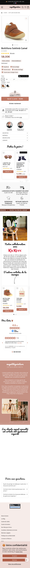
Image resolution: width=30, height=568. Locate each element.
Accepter (14, 556)
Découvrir (7, 171)
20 (10, 79)
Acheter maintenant (15, 103)
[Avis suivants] (27, 343)
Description (5, 133)
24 (25, 79)
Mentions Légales (5, 533)
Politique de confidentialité (8, 536)
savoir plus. (19, 552)
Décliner (14, 560)
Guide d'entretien (5, 524)
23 (21, 79)
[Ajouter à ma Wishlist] (26, 18)
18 (3, 79)
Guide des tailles (5, 521)
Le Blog (3, 519)
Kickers (5, 12)
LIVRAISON (5, 140)
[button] (26, 299)
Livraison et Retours (6, 538)
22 (18, 79)
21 (14, 79)
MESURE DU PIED (6, 138)
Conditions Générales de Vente (9, 530)
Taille (14, 76)
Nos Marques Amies (6, 527)
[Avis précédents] (2, 343)
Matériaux (5, 135)
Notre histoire (4, 516)
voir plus (19, 342)
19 (6, 79)
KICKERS (4, 51)
